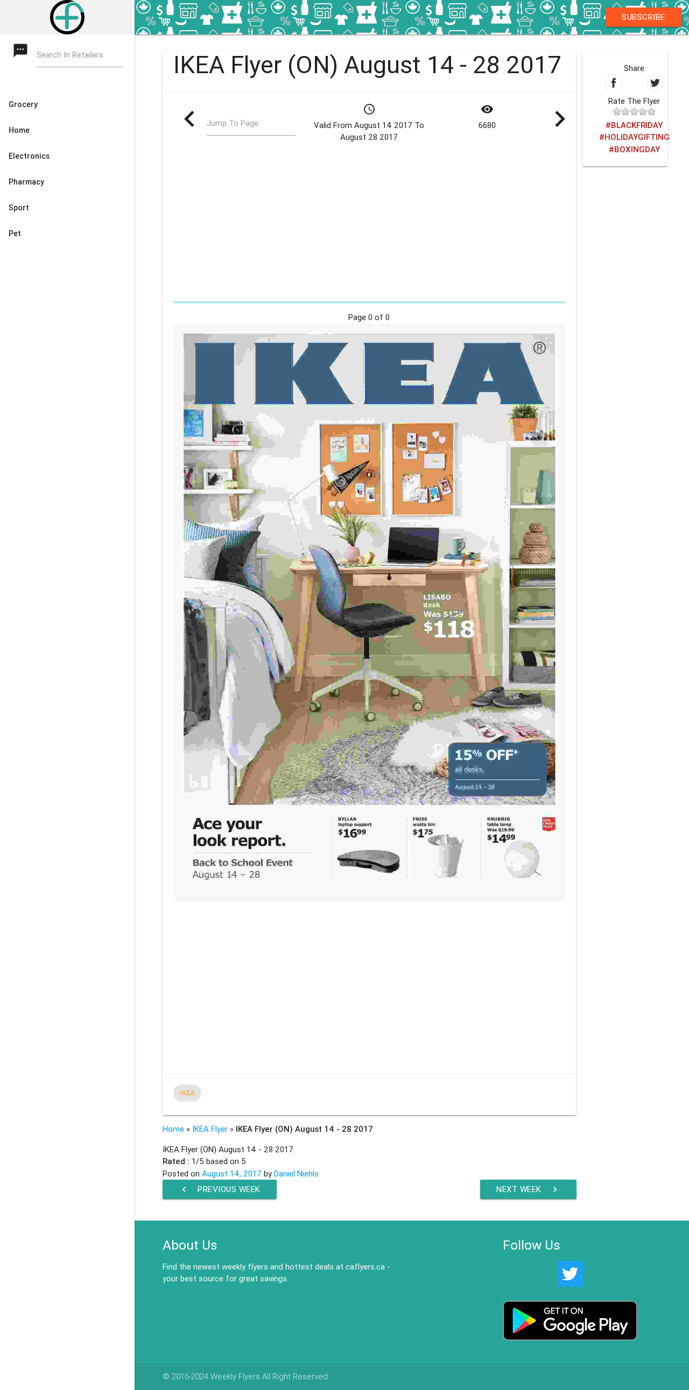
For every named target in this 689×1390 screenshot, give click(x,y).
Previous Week (220, 1189)
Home (173, 1129)
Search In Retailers (70, 54)
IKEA (187, 1092)
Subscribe (643, 17)
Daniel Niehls (296, 1173)
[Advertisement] (369, 221)
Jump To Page (232, 123)
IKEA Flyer (210, 1129)
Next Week (528, 1189)
